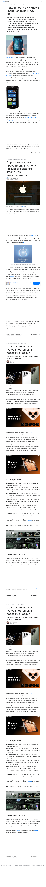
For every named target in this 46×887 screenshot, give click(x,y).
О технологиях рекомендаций (37, 865)
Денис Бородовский (14, 361)
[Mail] (3, 1)
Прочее (24, 4)
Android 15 (30, 432)
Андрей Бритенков (14, 178)
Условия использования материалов (25, 865)
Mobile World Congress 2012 (31, 117)
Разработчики (9, 57)
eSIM (14, 519)
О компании (5, 865)
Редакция (16, 865)
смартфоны (8, 60)
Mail (1, 865)
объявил (15, 388)
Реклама (9, 865)
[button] (16, 45)
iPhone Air (25, 242)
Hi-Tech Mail (19, 159)
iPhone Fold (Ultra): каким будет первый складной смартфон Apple (20, 283)
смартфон (29, 237)
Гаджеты (24, 159)
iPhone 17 (12, 276)
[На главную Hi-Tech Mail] (6, 1)
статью (18, 588)
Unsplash (23, 206)
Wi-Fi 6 (30, 520)
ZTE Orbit (14, 120)
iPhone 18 (33, 235)
